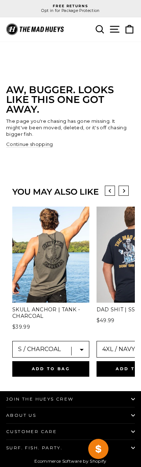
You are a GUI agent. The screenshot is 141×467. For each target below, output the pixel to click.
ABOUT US (21, 415)
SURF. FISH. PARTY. (34, 447)
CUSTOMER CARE (31, 431)
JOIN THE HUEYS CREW (40, 399)
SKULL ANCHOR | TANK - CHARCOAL (46, 312)
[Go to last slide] (110, 191)
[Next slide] (124, 191)
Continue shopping (29, 144)
